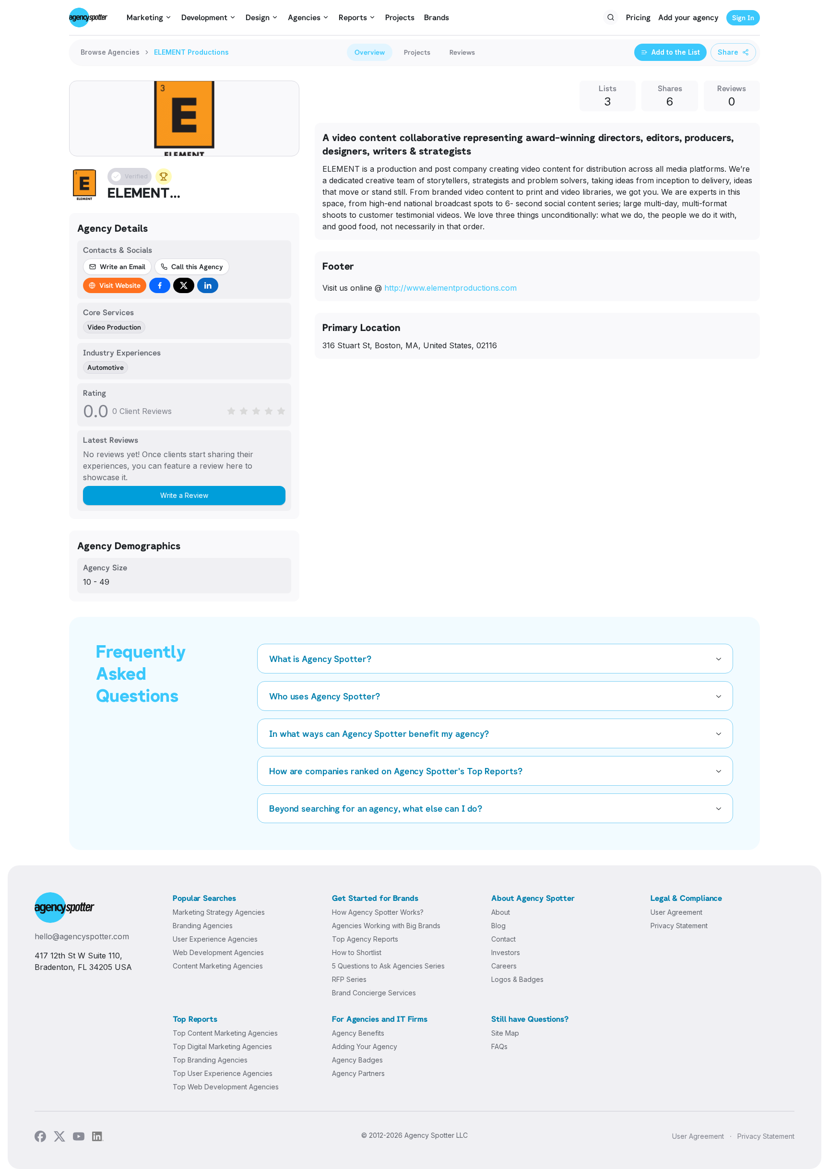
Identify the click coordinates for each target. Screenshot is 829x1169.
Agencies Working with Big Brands (386, 925)
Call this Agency (197, 266)
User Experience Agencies (215, 939)
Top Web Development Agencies (226, 1087)
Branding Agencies (203, 925)
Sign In (743, 17)
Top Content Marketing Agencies (225, 1033)
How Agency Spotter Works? (378, 912)
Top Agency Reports (365, 939)
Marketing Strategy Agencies (219, 912)
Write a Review (184, 495)
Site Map (505, 1033)
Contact (503, 939)
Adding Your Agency (364, 1046)
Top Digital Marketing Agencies (222, 1046)
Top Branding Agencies (210, 1060)
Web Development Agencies (218, 952)
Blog (498, 925)
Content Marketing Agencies (218, 966)
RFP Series (349, 979)
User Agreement (676, 912)
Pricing (638, 17)
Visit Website (120, 285)
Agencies (304, 17)
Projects (399, 17)
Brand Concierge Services (374, 993)
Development (204, 17)
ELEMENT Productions (191, 52)
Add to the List (675, 52)
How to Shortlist (356, 952)
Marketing (145, 17)
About (500, 912)
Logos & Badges (517, 979)
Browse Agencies (110, 52)
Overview (370, 52)
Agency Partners (358, 1073)
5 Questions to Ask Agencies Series (388, 966)
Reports (353, 17)
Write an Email (122, 266)
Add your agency (688, 17)
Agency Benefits (358, 1033)
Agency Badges (357, 1060)
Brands (436, 17)
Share (728, 52)
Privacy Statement (679, 925)
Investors (505, 952)
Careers (504, 966)
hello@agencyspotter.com (82, 936)
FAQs (499, 1046)
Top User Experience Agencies (222, 1073)
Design (258, 17)
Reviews (462, 52)
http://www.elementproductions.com (450, 288)
